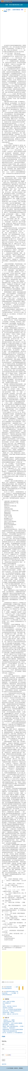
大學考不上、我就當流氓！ (9, 1027)
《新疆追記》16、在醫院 (9, 1020)
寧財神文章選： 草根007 (8, 1012)
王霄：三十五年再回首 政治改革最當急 (12, 1009)
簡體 (22, 9)
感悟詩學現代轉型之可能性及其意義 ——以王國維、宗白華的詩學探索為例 (10, 993)
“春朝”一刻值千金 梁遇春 (9, 1001)
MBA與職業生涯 (7, 1003)
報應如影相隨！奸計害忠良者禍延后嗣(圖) (13, 1029)
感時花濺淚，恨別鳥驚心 (9, 1024)
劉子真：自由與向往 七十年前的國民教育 (12, 1032)
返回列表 (4, 1064)
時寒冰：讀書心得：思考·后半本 (10, 1014)
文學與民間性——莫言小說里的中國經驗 (12, 1023)
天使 (4, 1004)
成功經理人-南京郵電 (8, 1007)
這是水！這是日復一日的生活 (10, 1006)
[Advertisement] (14, 28)
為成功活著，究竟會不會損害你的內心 (12, 1010)
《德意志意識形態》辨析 (9, 1021)
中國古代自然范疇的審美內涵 (10, 1031)
